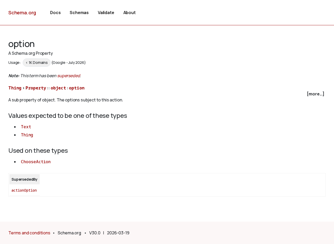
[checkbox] (167, 94)
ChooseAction (36, 161)
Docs (55, 12)
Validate (106, 12)
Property (36, 88)
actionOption (24, 190)
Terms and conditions (29, 233)
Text (26, 127)
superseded (68, 75)
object (58, 88)
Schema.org (22, 12)
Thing (14, 88)
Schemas (79, 12)
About (129, 12)
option (76, 88)
